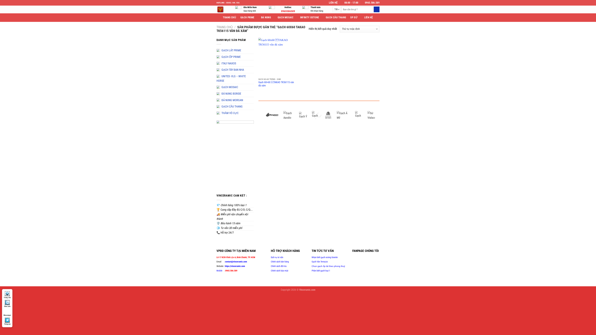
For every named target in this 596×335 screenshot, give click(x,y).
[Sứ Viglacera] (371, 115)
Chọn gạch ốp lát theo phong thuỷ (328, 266)
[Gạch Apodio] (289, 115)
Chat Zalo (7, 306)
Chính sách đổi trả (279, 266)
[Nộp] (376, 9)
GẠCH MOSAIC (285, 17)
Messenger (7, 315)
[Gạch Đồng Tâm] (272, 115)
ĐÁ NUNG (266, 17)
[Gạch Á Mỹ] (343, 115)
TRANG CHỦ (229, 17)
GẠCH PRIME (247, 17)
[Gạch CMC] (328, 115)
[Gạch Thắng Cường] (316, 115)
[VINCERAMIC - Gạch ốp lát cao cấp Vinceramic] (223, 9)
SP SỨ (353, 17)
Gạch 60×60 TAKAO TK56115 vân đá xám (276, 84)
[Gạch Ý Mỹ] (303, 114)
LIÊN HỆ (368, 17)
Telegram (7, 324)
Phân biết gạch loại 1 (321, 270)
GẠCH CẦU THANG (336, 17)
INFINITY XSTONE (309, 17)
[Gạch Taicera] (359, 115)
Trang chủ (225, 27)
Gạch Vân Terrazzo (320, 261)
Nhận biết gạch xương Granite (325, 257)
